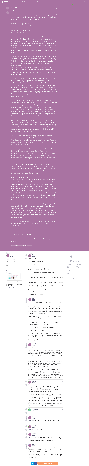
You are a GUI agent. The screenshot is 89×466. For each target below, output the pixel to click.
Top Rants (20, 2)
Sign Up (84, 2)
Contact (68, 273)
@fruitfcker (31, 437)
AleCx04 (14, 8)
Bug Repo (78, 269)
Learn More (10, 287)
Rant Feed (14, 2)
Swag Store (69, 269)
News (68, 267)
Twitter (77, 274)
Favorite (55, 245)
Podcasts (78, 272)
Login (78, 2)
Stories (26, 2)
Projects (77, 267)
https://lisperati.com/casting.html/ (22, 26)
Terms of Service (77, 278)
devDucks (69, 272)
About (68, 266)
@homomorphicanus (33, 429)
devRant (68, 277)
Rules (77, 266)
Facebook (78, 273)
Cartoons (77, 270)
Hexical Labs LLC (77, 277)
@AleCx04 (31, 420)
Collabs (31, 2)
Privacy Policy (70, 278)
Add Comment (48, 463)
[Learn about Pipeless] (14, 276)
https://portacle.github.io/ (19, 32)
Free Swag (69, 270)
